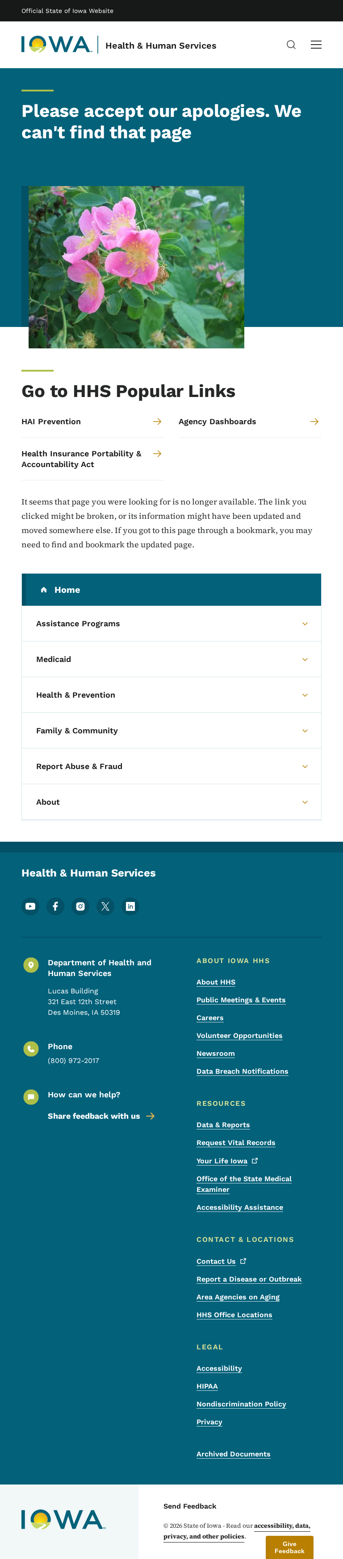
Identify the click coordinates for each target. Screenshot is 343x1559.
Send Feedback (190, 1506)
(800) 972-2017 (73, 1060)
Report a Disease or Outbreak (249, 1279)
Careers (210, 1017)
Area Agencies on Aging (238, 1297)
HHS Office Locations (234, 1315)
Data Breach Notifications (243, 1071)
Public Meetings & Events (241, 1000)
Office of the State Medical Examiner (244, 1184)
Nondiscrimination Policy (241, 1404)
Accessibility (219, 1368)
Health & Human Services (161, 45)
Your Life (222, 1161)
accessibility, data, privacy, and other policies (236, 1531)
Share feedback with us (94, 1116)
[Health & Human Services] (57, 45)
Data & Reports (223, 1125)
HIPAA (207, 1386)
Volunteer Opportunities (240, 1035)
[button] (290, 1547)
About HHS (216, 982)
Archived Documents (234, 1454)
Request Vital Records (236, 1142)
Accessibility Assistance (240, 1207)
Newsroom (216, 1053)
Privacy (209, 1422)
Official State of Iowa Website (67, 10)
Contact (216, 1261)
